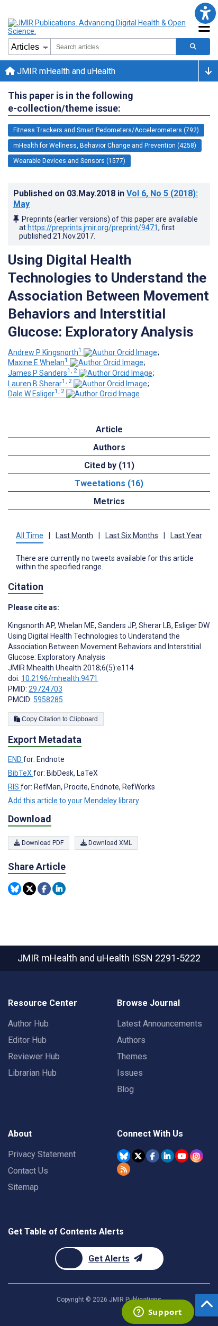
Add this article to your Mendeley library (73, 800)
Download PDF (41, 843)
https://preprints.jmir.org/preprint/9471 (93, 227)
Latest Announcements (159, 1024)
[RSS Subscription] (123, 1169)
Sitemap (23, 1187)
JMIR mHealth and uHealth (65, 71)
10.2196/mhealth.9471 (59, 678)
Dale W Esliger (36, 393)
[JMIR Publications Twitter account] (138, 1155)
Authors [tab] (109, 447)
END (15, 759)
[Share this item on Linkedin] (59, 888)
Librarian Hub (32, 1073)
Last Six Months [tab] (131, 535)
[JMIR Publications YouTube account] (181, 1155)
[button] (205, 13)
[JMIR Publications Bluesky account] (123, 1155)
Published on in (105, 198)
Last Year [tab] (186, 535)
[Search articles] (193, 46)
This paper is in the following (70, 102)
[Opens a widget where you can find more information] (157, 1313)
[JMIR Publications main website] (98, 27)
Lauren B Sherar (40, 383)
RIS (14, 787)
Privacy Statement (42, 1154)
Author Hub (28, 1024)
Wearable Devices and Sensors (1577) (69, 161)
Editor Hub (27, 1040)
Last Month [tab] (74, 535)
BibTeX (20, 773)
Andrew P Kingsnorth (45, 352)
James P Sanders (42, 373)
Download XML (109, 843)
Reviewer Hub (34, 1056)
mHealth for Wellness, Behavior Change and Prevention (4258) (104, 145)
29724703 (45, 689)
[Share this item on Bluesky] (14, 888)
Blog (125, 1089)
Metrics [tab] (109, 501)
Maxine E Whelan (38, 362)
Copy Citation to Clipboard (59, 719)
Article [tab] (109, 429)
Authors (131, 1040)
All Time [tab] (29, 535)
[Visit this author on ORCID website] (120, 352)
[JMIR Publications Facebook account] (152, 1155)
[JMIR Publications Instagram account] (196, 1155)
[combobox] (113, 46)
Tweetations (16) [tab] (109, 483)
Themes (132, 1056)
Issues (130, 1073)
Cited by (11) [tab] (109, 465)
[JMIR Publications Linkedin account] (167, 1155)
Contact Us (28, 1171)
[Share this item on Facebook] (44, 888)
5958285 (48, 699)
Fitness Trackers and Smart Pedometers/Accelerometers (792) (106, 130)
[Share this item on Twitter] (29, 888)
